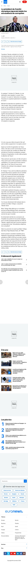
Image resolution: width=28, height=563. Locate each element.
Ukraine (6, 497)
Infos (5, 5)
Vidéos (2, 532)
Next (2, 526)
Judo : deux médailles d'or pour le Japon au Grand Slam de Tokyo (11, 259)
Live (25, 1)
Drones (6, 494)
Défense (14, 501)
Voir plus (3, 49)
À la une (4, 350)
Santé (13, 497)
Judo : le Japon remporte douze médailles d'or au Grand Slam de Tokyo (11, 264)
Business (3, 523)
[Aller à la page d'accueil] (5, 2)
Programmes (18, 532)
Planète (17, 523)
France (22, 501)
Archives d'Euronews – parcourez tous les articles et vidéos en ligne (20, 537)
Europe (3, 520)
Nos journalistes (5, 535)
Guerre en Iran (7, 490)
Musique (22, 497)
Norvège (6, 501)
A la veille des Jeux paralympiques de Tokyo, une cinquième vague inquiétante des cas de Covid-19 (12, 270)
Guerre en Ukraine (19, 490)
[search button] (25, 481)
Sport (8, 5)
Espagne (14, 494)
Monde (16, 520)
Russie (22, 494)
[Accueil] (1, 5)
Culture (17, 529)
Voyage (3, 529)
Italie (14, 504)
